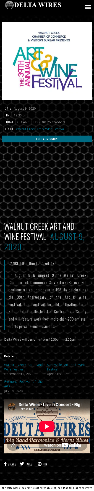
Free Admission (47, 139)
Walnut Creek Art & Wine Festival (40, 129)
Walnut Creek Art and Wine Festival (23, 366)
